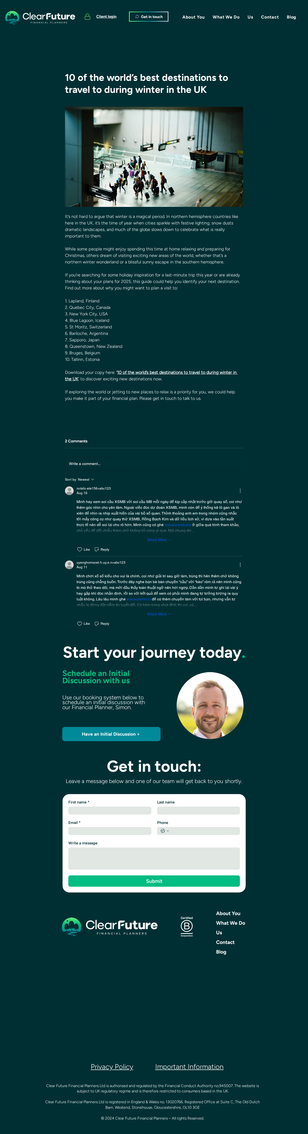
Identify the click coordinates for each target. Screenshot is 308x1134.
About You (228, 913)
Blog (221, 952)
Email (74, 822)
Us (219, 933)
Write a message (82, 843)
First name (79, 802)
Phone (162, 822)
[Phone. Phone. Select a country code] (165, 831)
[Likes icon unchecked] (80, 549)
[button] (193, 17)
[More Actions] (240, 491)
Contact (225, 942)
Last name (166, 802)
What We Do (230, 923)
